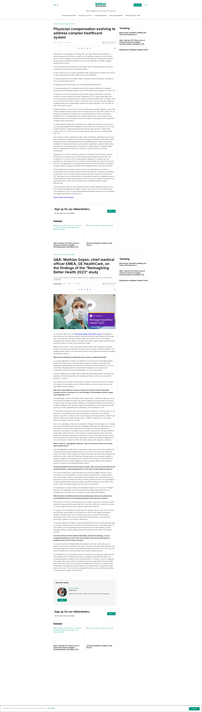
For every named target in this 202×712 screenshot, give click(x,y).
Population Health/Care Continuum (64, 24)
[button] (54, 5)
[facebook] (79, 48)
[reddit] (87, 48)
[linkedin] (81, 48)
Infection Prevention (116, 15)
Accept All (194, 708)
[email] (90, 48)
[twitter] (84, 48)
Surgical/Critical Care (132, 15)
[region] (101, 709)
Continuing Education (69, 15)
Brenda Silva (57, 283)
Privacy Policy (51, 708)
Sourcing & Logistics (85, 15)
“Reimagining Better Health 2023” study (87, 334)
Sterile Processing (101, 15)
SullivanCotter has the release (63, 197)
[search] (57, 5)
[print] (115, 48)
